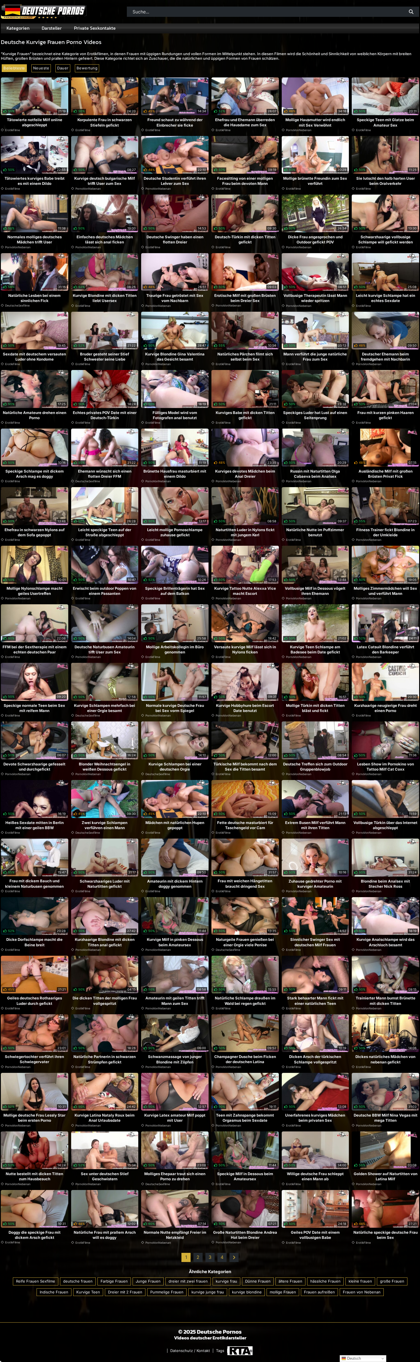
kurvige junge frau (207, 1291)
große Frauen (392, 1281)
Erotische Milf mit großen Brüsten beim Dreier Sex (245, 298)
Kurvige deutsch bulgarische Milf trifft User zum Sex (104, 181)
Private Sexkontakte (95, 28)
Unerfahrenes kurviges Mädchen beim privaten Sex (315, 1118)
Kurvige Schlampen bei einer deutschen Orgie (175, 766)
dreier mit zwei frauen (188, 1281)
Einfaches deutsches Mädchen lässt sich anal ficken (105, 239)
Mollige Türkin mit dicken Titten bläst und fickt (315, 708)
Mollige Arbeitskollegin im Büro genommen (175, 649)
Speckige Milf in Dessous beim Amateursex (245, 1176)
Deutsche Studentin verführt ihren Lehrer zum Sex (175, 181)
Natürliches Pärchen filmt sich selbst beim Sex (245, 356)
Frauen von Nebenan (362, 1291)
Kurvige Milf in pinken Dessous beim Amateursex (175, 942)
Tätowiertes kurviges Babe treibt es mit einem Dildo (35, 181)
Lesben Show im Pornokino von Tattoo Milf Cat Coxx (385, 766)
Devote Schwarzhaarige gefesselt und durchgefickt (34, 766)
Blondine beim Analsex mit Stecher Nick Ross (385, 884)
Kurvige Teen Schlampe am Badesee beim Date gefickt (315, 649)
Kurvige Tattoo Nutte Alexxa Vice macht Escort (245, 591)
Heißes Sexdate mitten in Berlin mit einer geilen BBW (34, 825)
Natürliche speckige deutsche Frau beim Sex (385, 1235)
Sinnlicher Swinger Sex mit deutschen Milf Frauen (315, 942)
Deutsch (353, 1358)
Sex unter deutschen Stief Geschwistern (105, 1176)
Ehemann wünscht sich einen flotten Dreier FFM (104, 474)
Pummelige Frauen (166, 1291)
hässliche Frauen (325, 1281)
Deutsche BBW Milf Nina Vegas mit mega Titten (385, 1118)
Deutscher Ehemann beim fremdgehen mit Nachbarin (385, 356)
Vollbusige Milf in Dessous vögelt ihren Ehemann (315, 591)
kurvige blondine (247, 1291)
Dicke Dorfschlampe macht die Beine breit (34, 942)
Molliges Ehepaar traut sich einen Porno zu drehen (174, 1176)
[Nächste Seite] (234, 1257)
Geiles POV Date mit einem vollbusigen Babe (315, 1235)
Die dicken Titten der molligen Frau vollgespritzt (105, 1000)
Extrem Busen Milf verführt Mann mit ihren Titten (315, 825)
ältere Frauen (290, 1281)
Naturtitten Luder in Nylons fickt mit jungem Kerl (245, 532)
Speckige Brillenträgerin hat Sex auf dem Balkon (175, 591)
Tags (220, 1351)
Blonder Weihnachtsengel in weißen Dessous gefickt (104, 766)
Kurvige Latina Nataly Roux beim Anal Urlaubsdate (105, 1118)
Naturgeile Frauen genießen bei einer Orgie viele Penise (245, 942)
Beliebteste (14, 68)
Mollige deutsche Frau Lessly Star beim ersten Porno (34, 1118)
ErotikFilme (12, 130)
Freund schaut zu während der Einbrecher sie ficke (175, 122)
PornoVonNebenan (298, 130)
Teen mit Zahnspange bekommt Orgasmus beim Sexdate (245, 1118)
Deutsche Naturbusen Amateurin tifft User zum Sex (105, 649)
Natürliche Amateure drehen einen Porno (34, 415)
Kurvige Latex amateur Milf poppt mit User (174, 1118)
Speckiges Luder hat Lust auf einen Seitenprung (315, 415)
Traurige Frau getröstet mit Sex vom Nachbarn (174, 298)
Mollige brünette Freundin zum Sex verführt (315, 181)
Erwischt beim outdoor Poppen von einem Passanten (104, 591)
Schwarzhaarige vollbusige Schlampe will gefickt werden (385, 239)
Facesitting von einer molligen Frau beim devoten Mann (245, 181)
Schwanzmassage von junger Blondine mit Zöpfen (175, 1059)
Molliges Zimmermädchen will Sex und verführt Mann (385, 591)
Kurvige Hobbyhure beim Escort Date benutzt (245, 708)
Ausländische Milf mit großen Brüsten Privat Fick (386, 474)
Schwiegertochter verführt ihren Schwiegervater (34, 1059)
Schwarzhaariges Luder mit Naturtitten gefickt (105, 884)
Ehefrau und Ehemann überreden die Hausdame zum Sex (245, 122)
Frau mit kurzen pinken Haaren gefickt (385, 415)
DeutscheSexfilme (17, 305)
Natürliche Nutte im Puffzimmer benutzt (315, 532)
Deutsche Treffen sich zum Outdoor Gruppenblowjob (315, 766)
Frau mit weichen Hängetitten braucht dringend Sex (245, 883)
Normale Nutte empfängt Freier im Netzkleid (175, 1235)
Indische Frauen (54, 1291)
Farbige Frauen (114, 1281)
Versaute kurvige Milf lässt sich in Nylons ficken (245, 649)
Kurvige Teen (88, 1291)
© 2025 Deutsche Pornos (210, 1331)
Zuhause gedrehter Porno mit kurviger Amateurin (315, 884)
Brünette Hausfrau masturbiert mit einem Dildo (174, 474)
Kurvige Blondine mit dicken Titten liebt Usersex (105, 298)
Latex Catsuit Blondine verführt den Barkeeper (385, 649)
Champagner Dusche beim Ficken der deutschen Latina (245, 1059)
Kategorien (18, 28)
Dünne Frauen (258, 1281)
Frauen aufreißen (319, 1291)
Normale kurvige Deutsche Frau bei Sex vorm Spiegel (175, 708)
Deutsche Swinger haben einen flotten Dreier (175, 239)
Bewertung (87, 68)
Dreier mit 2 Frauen (125, 1291)
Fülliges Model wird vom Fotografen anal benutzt (175, 415)
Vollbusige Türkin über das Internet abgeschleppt (385, 825)
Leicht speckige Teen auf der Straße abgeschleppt (104, 532)
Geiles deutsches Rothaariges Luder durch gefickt (34, 1000)
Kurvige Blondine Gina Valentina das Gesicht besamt (175, 356)
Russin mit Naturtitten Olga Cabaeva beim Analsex (315, 474)
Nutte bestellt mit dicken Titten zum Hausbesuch (34, 1176)
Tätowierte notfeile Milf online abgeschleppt (34, 122)
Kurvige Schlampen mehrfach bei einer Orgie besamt (104, 708)
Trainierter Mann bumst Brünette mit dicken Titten (385, 1000)
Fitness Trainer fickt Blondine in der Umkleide (385, 532)
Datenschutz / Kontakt (190, 1351)
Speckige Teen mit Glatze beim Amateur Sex (385, 122)
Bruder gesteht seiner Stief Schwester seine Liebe (104, 356)
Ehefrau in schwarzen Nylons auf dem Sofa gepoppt (35, 532)
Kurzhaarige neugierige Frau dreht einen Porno (385, 708)
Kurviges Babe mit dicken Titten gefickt (245, 415)
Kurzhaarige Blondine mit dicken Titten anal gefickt (105, 942)
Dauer (63, 68)
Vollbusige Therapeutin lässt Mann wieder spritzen (315, 298)
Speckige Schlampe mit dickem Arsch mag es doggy (34, 474)
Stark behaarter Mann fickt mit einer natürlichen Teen (315, 1000)
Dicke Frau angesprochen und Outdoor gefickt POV (315, 239)
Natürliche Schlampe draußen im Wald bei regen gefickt (245, 1000)
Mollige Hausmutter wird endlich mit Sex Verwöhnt (315, 122)
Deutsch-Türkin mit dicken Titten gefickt (245, 239)
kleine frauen (360, 1281)
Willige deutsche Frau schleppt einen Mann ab (315, 1176)
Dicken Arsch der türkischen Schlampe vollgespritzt (315, 1059)
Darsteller (52, 28)
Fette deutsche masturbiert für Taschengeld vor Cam (245, 825)
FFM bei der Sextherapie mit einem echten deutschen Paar (35, 649)
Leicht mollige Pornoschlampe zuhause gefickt (175, 532)
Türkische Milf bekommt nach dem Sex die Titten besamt (245, 766)
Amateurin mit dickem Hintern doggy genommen (175, 884)
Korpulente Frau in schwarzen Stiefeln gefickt (104, 122)
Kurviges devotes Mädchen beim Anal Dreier (245, 474)
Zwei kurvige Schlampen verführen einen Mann (104, 825)
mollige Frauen (283, 1291)
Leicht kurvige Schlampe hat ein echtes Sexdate (385, 298)
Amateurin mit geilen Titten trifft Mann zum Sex (175, 1000)
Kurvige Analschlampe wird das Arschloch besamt (386, 942)
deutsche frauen (78, 1281)
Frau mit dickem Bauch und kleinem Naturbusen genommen (34, 883)
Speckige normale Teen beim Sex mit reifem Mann (34, 708)
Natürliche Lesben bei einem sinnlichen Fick (34, 298)
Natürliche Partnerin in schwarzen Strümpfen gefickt (104, 1059)
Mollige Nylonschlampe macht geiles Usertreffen (35, 591)
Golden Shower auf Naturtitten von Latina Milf (385, 1176)
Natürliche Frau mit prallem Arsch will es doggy (105, 1235)
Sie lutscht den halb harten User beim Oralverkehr (385, 181)
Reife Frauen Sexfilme (35, 1281)
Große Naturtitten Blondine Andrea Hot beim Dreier (245, 1235)
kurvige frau (226, 1281)
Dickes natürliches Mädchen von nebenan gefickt (385, 1059)
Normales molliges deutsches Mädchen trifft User (34, 239)
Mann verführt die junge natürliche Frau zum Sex (315, 356)
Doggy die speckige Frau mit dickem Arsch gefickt (35, 1235)
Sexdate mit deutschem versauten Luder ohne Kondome (34, 356)
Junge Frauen (148, 1281)
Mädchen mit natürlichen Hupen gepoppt (174, 825)
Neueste (41, 68)
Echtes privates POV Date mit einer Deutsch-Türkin (105, 415)
